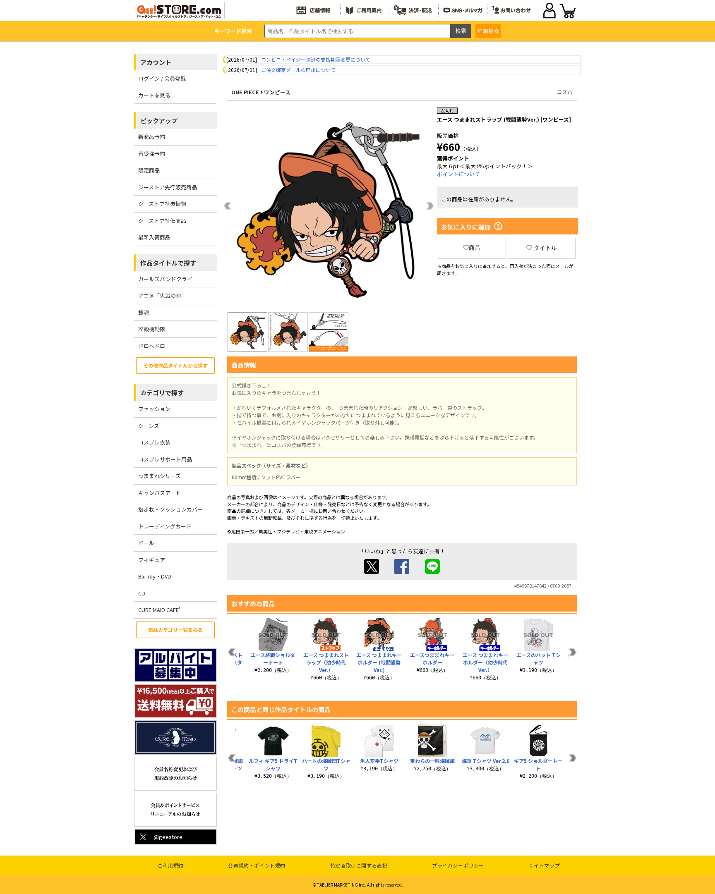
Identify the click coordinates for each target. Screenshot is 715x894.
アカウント (155, 62)
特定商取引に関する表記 (359, 865)
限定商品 (149, 170)
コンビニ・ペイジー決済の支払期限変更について (315, 59)
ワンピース (277, 92)
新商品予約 (151, 137)
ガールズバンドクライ (165, 279)
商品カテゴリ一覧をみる (175, 629)
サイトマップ (544, 865)
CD (141, 593)
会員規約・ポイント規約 (257, 865)
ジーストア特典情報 (162, 204)
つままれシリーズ (159, 476)
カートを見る (154, 95)
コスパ (565, 92)
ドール (146, 543)
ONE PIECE (245, 92)
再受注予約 (151, 154)
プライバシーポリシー (458, 865)
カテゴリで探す (162, 392)
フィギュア (151, 560)
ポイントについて (458, 174)
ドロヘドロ (151, 346)
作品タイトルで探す (168, 262)
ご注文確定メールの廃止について (298, 69)
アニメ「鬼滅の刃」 (162, 295)
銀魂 (143, 312)
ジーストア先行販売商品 (167, 187)
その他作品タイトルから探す (175, 365)
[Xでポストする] (371, 572)
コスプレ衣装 (154, 442)
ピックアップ (159, 120)
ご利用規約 (171, 865)
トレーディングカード (165, 526)
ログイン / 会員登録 (162, 78)
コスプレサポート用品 (165, 459)
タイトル (545, 247)
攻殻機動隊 (151, 329)
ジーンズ (148, 426)
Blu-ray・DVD (154, 576)
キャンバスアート (159, 493)
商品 (474, 247)
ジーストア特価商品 (162, 221)
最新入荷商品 (154, 237)
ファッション (154, 409)
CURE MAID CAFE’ (159, 610)
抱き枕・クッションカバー (170, 509)
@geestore (168, 837)
